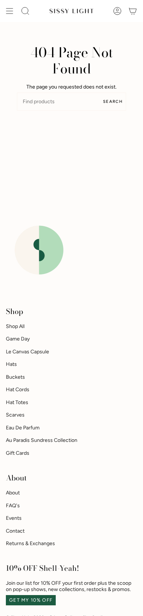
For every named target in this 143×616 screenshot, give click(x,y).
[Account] (117, 11)
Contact (15, 531)
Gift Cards (17, 453)
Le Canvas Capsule (27, 352)
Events (14, 518)
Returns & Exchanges (30, 543)
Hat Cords (17, 389)
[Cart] (132, 11)
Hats (11, 364)
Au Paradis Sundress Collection (41, 440)
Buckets (15, 377)
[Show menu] (9, 11)
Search (112, 101)
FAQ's (13, 505)
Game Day (18, 339)
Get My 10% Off (30, 600)
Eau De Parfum (23, 428)
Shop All (15, 326)
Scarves (15, 415)
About (13, 493)
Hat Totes (17, 402)
